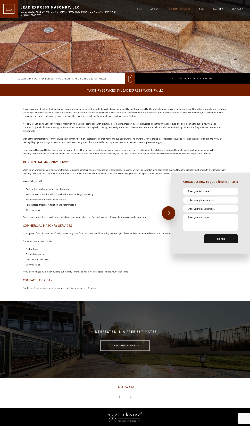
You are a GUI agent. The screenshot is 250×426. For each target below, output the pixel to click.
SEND (221, 239)
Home (138, 9)
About (155, 9)
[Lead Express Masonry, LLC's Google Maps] (130, 396)
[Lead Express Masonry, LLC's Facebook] (119, 396)
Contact (237, 9)
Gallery (218, 9)
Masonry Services (179, 9)
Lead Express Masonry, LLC (50, 7)
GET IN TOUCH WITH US (125, 345)
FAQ (201, 9)
